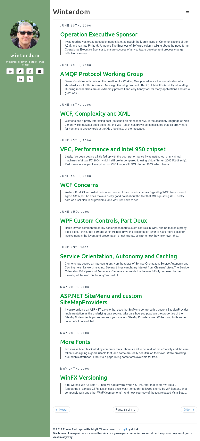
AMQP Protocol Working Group (101, 74)
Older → (189, 409)
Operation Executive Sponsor (99, 34)
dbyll (124, 429)
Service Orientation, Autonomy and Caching (118, 256)
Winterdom (25, 55)
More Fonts (75, 341)
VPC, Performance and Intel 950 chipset (113, 149)
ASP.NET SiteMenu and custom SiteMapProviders (101, 299)
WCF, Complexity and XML (95, 113)
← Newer (61, 409)
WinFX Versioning (83, 377)
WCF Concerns (79, 185)
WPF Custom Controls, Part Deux (103, 220)
